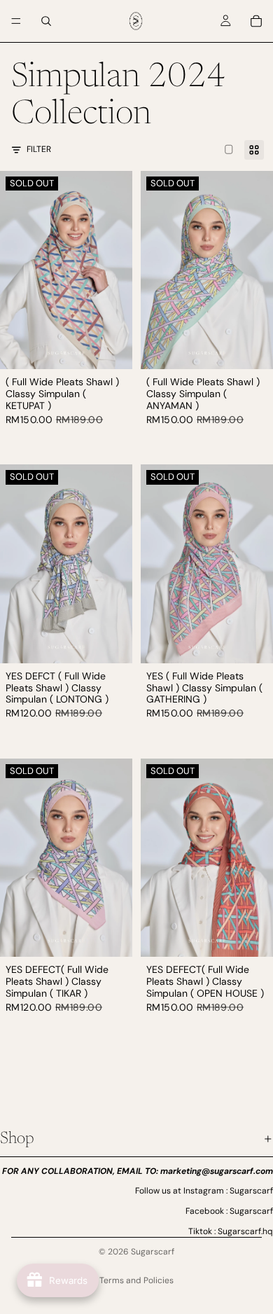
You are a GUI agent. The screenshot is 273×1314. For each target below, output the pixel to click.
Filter (39, 149)
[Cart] (256, 21)
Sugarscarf (152, 1251)
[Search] (46, 21)
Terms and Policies (136, 1280)
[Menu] (16, 21)
